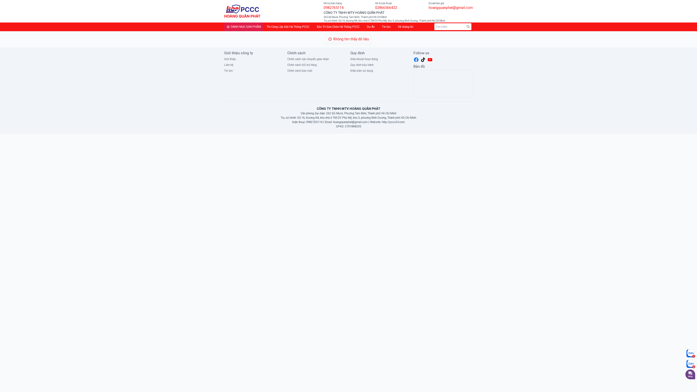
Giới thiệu (230, 59)
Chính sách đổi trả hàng (302, 65)
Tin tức (386, 26)
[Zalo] (690, 353)
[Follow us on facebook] (416, 59)
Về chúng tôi (405, 26)
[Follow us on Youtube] (430, 59)
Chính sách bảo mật (299, 70)
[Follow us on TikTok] (423, 59)
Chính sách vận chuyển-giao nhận (308, 59)
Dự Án (371, 26)
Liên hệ (228, 65)
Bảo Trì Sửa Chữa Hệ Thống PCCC (338, 26)
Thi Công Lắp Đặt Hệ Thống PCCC (288, 26)
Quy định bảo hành (362, 65)
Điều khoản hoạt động (364, 59)
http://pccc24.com (393, 122)
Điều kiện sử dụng (361, 70)
